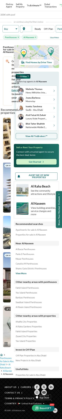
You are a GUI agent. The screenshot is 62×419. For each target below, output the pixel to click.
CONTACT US (12, 392)
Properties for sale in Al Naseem (31, 234)
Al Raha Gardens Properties (29, 326)
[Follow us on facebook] (37, 387)
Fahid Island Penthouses (27, 288)
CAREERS (26, 387)
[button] (10, 29)
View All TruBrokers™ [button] (36, 136)
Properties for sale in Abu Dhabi (30, 375)
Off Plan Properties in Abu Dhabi (31, 355)
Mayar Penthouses (24, 259)
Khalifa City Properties (26, 321)
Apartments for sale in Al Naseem (31, 230)
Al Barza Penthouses (25, 249)
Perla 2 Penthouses (25, 254)
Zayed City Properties (26, 336)
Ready (38, 28)
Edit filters (17, 90)
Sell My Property (20, 5)
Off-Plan (48, 28)
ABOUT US (10, 387)
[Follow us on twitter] (44, 387)
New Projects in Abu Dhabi (28, 360)
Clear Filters (54, 37)
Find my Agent (9, 5)
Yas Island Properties (26, 341)
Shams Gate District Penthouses (31, 268)
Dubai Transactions (50, 5)
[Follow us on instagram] (37, 392)
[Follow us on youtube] (44, 392)
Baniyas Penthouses (25, 297)
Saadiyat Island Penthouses (29, 302)
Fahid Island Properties (26, 331)
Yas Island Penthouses (26, 292)
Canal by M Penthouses (27, 263)
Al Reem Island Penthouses (29, 307)
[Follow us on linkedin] (51, 387)
